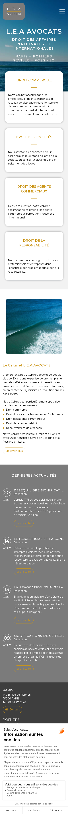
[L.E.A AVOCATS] (14, 11)
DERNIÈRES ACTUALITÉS (34, 475)
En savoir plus (14, 450)
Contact (14, 709)
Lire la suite (24, 523)
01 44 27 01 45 (17, 702)
